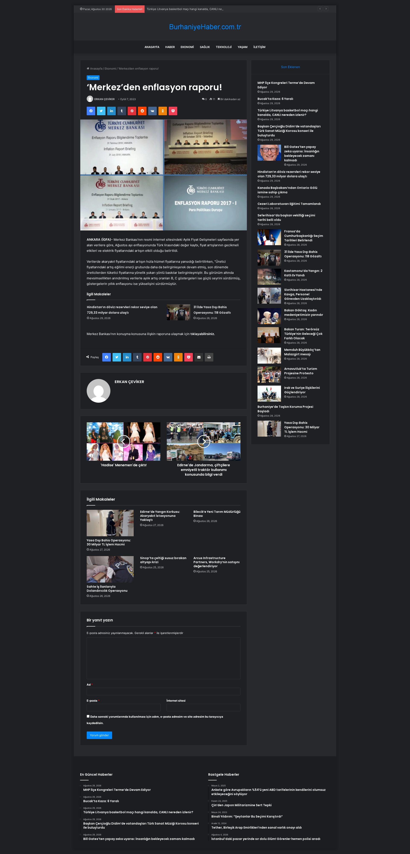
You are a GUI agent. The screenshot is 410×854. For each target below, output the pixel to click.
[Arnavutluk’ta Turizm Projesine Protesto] (269, 375)
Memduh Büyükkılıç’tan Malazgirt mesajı (302, 352)
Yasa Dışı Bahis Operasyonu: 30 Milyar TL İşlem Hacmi (109, 542)
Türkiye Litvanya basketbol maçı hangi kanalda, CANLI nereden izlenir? (193, 9)
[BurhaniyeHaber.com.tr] (205, 27)
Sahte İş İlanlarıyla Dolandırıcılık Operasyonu (107, 588)
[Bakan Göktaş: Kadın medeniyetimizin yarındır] (269, 316)
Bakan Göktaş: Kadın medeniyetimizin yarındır (303, 312)
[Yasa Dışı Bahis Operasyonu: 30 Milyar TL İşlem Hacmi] (110, 523)
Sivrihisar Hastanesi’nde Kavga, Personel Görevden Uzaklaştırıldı (303, 294)
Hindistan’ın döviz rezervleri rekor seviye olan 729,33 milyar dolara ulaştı (289, 174)
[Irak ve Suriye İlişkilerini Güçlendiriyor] (269, 394)
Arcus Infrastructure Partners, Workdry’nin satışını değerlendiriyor (216, 562)
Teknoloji (224, 47)
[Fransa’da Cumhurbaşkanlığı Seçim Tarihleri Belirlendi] (269, 237)
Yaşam (242, 47)
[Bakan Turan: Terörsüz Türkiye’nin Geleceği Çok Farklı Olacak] (269, 335)
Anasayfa (152, 47)
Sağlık (205, 47)
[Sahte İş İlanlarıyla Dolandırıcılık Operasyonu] (110, 569)
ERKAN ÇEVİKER (104, 99)
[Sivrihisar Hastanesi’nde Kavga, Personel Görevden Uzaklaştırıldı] (269, 296)
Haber (170, 47)
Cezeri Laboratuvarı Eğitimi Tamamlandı (289, 204)
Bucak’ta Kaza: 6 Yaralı (275, 99)
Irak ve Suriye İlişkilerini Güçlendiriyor (302, 390)
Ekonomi (187, 47)
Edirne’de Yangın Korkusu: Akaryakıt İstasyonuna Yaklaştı (160, 516)
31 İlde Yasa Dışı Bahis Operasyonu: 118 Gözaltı (303, 254)
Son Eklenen (290, 67)
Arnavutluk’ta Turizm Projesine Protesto (300, 371)
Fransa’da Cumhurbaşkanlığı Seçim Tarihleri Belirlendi (303, 235)
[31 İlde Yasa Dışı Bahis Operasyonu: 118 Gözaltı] (178, 312)
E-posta (93, 700)
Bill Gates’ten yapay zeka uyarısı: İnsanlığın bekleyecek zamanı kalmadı (301, 153)
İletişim (259, 47)
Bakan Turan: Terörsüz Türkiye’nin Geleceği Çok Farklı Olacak (303, 333)
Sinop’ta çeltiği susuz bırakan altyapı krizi (163, 560)
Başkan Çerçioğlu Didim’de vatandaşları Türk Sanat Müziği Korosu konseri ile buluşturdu (289, 130)
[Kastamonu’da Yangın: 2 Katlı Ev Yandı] (269, 277)
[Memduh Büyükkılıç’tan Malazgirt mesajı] (269, 356)
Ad (90, 684)
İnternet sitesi (176, 700)
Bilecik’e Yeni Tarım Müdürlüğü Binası (216, 514)
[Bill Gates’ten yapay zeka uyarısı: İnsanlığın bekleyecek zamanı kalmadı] (269, 153)
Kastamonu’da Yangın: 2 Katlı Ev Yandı (303, 273)
